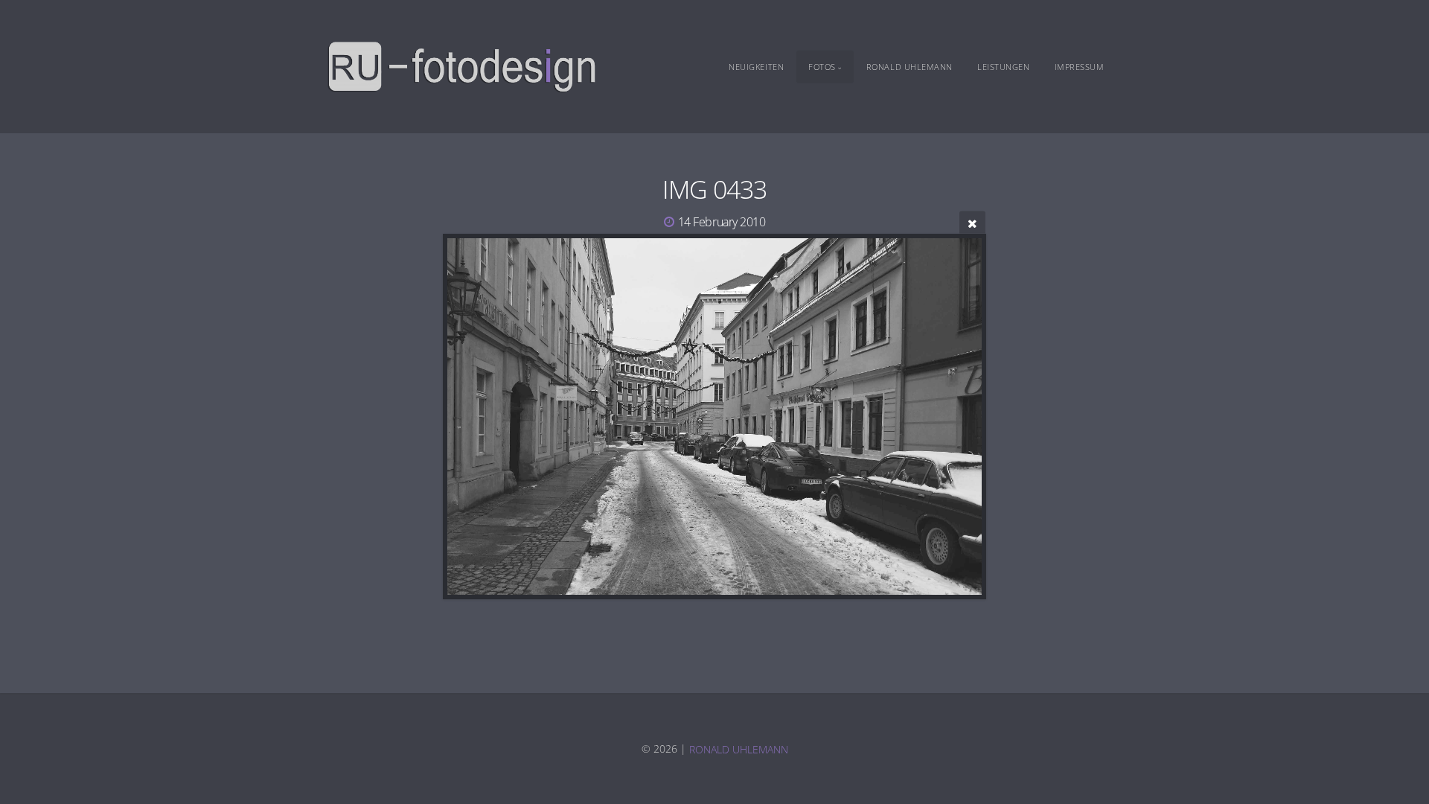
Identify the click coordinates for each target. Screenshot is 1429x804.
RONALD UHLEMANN (738, 748)
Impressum (1079, 66)
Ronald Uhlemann (909, 66)
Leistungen (1003, 66)
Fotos (822, 66)
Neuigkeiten (756, 66)
